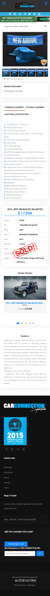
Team (6, 488)
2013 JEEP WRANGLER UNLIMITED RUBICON (25, 303)
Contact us (8, 472)
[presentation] (7, 301)
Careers (7, 483)
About (6, 478)
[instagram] (34, 14)
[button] (46, 32)
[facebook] (25, 14)
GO (40, 554)
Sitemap (30, 585)
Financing (8, 467)
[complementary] (42, 588)
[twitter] (29, 14)
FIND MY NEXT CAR (16, 544)
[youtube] (39, 14)
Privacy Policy (20, 585)
